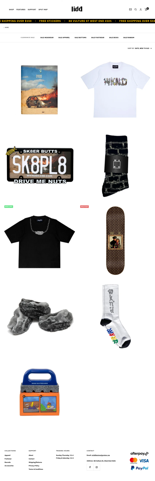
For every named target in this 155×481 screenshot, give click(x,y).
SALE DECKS (113, 38)
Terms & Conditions (36, 469)
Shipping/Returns (35, 462)
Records (8, 462)
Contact (31, 459)
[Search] (136, 9)
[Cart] (146, 9)
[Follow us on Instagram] (96, 467)
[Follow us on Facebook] (90, 467)
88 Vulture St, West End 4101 (105, 461)
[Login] (141, 9)
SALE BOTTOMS (80, 38)
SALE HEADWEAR (47, 38)
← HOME (6, 27)
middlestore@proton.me (101, 455)
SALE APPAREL (64, 38)
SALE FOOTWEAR (97, 38)
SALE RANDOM (128, 38)
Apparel (7, 455)
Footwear (8, 459)
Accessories (9, 466)
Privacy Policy (34, 466)
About (31, 455)
